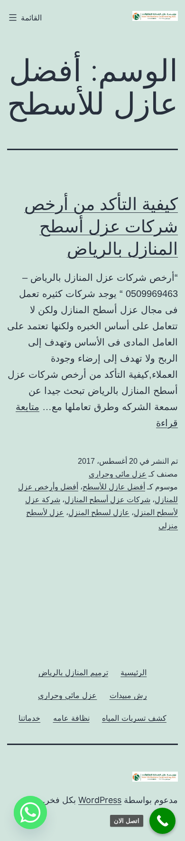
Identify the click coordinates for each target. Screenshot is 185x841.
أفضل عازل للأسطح (114, 487)
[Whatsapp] (30, 812)
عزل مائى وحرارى (118, 474)
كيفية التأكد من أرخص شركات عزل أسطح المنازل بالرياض (101, 226)
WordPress (99, 800)
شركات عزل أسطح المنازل (107, 500)
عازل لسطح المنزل (99, 512)
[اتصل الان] (162, 821)
